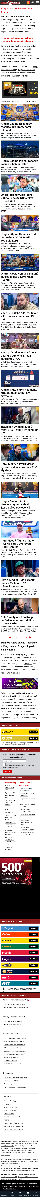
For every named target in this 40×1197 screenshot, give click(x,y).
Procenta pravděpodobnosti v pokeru (14, 1044)
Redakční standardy (19, 1183)
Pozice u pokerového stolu (11, 1057)
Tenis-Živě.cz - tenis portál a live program (10, 817)
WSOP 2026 (7, 1120)
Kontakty (8, 1183)
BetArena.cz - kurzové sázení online (9, 788)
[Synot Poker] (16, 884)
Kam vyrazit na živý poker (11, 1101)
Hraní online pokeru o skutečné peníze (15, 1087)
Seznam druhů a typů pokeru (12, 1064)
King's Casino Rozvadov (11, 1107)
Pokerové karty (8, 1104)
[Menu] (37, 2)
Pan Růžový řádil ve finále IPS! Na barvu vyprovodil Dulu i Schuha (17, 543)
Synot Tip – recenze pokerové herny (14, 1004)
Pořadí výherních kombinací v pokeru (14, 1041)
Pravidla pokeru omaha (10, 1060)
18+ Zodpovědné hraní (32, 1186)
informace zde (5, 1168)
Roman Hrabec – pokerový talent (13, 1123)
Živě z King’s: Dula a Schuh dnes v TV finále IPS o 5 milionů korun (18, 583)
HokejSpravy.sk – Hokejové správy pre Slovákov (10, 847)
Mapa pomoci (22, 1177)
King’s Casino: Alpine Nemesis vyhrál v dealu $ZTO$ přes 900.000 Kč (15, 504)
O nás (2, 1183)
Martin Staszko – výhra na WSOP (13, 1126)
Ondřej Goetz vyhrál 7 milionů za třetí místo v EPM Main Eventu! (19, 276)
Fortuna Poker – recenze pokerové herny (16, 1007)
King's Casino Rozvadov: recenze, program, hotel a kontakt (17, 127)
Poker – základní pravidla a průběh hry (15, 1038)
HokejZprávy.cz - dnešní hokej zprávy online (10, 810)
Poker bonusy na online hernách (13, 1084)
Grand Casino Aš (9, 1113)
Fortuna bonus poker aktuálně (12, 1024)
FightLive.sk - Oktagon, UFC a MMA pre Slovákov (10, 840)
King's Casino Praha (10, 1110)
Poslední (30, 637)
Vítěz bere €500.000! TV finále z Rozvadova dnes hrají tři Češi (19, 316)
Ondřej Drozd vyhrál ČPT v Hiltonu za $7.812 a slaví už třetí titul (17, 198)
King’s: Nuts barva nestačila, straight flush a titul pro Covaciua (19, 393)
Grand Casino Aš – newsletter (12, 1117)
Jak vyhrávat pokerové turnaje (12, 1048)
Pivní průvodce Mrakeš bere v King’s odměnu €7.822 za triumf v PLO (18, 355)
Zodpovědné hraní (6, 1152)
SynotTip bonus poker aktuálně (13, 1021)
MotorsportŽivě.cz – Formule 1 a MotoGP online (10, 825)
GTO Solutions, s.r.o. (10, 1189)
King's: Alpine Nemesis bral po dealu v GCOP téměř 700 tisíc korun (18, 237)
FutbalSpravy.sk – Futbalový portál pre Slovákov (26, 822)
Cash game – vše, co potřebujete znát (15, 1051)
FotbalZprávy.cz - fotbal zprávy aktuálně (10, 802)
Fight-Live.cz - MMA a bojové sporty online (10, 795)
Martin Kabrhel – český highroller (13, 1129)
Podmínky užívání (32, 1183)
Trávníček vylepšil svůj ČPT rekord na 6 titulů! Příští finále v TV (19, 430)
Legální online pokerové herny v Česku (15, 1077)
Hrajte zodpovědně (6, 1159)
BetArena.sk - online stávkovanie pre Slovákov (10, 832)
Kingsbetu (28, 664)
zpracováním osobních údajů (22, 765)
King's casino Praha (26, 70)
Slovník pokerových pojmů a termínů (14, 1054)
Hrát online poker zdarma (11, 1081)
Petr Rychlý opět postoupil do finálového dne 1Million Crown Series (17, 620)
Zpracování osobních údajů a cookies (12, 1186)
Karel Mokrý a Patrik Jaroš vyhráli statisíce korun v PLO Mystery (19, 467)
